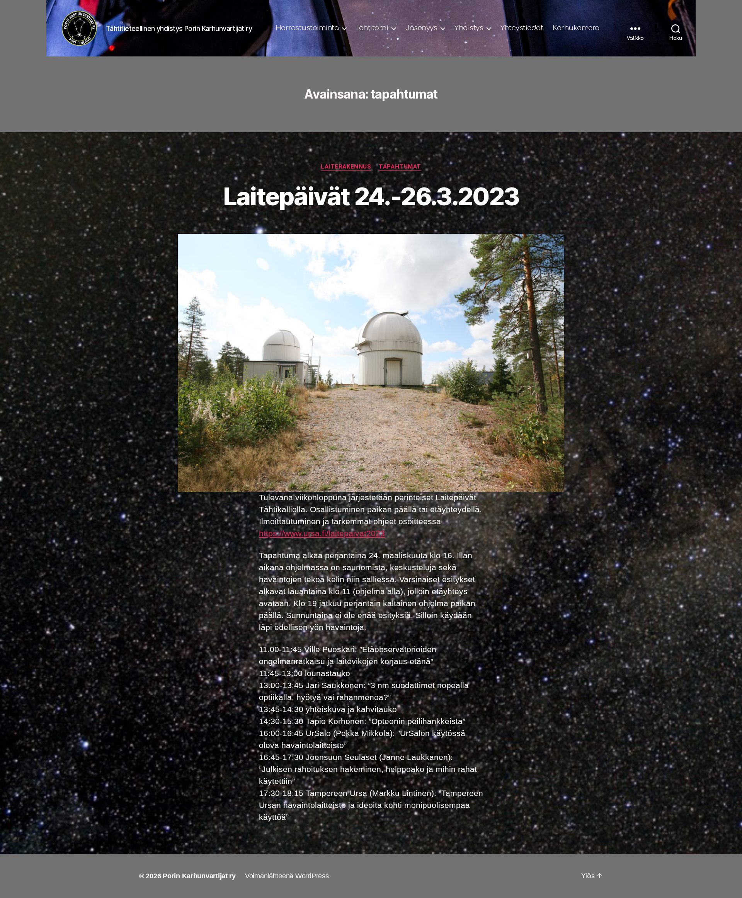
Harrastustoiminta (307, 28)
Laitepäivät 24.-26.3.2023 (371, 196)
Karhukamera (576, 28)
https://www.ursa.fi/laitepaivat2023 (322, 533)
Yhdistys (468, 28)
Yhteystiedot (521, 28)
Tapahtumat (400, 166)
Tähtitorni (372, 28)
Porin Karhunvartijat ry (199, 876)
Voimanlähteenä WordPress (287, 876)
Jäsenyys (421, 28)
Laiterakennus (346, 166)
